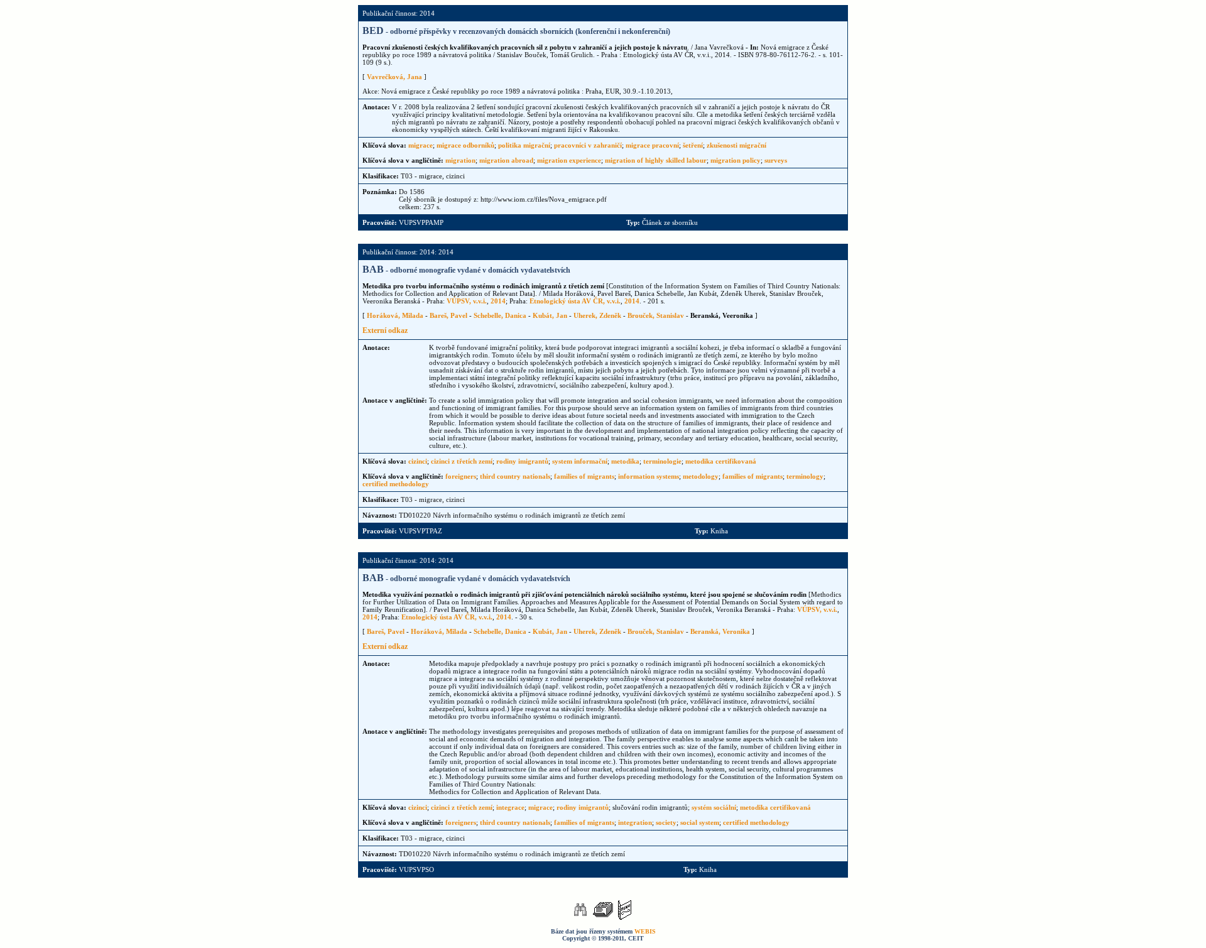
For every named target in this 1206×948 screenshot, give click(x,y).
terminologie (662, 461)
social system (699, 822)
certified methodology (395, 484)
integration (635, 822)
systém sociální (714, 807)
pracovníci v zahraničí (588, 145)
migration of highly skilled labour (656, 160)
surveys (775, 160)
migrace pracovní (652, 145)
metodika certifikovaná (720, 461)
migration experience (569, 160)
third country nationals (515, 476)
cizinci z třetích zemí (461, 461)
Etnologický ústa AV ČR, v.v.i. (575, 301)
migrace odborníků (465, 145)
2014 (498, 301)
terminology (804, 476)
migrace (420, 145)
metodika (625, 461)
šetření (693, 145)
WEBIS (645, 931)
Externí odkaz (385, 330)
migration (460, 160)
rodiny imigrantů (522, 461)
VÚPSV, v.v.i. (467, 301)
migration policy (735, 160)
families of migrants (584, 476)
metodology (701, 476)
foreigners (460, 476)
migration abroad (506, 160)
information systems (648, 476)
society (666, 822)
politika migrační (524, 145)
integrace (510, 807)
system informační (579, 461)
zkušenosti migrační (736, 145)
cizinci (417, 461)
